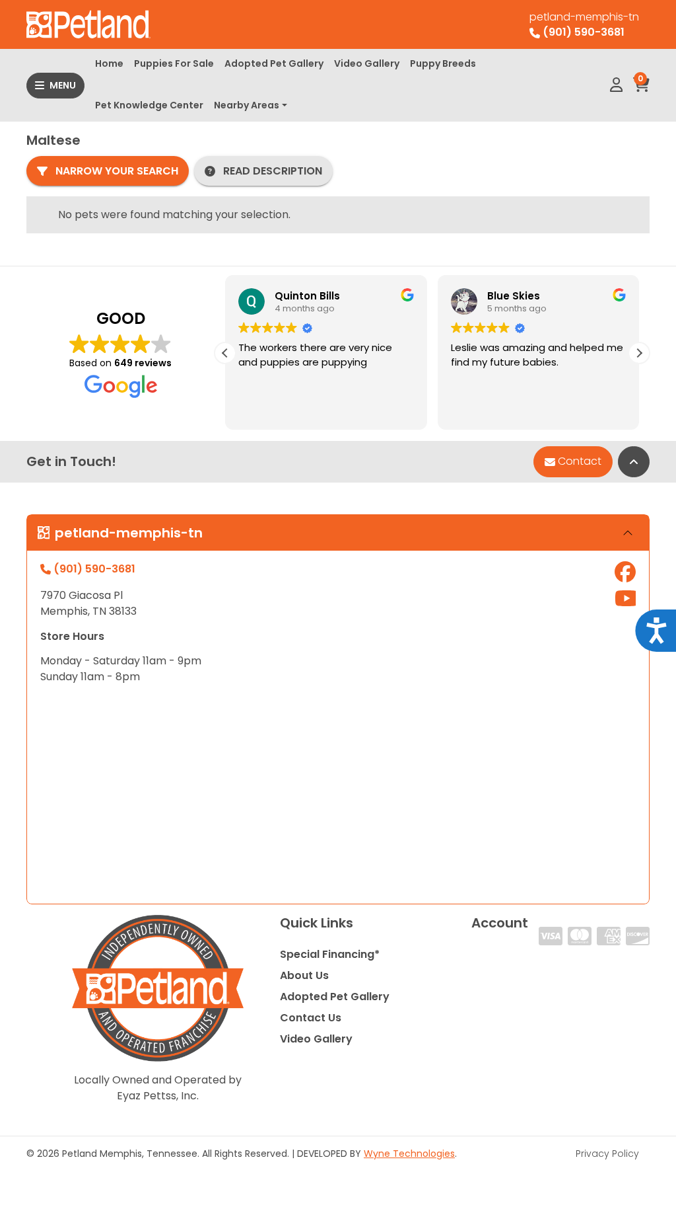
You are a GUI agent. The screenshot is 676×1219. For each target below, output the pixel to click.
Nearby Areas (246, 105)
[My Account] (616, 85)
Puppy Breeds (443, 63)
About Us (304, 975)
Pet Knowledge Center (149, 105)
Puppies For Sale (174, 63)
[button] (639, 353)
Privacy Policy (607, 1153)
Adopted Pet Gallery (273, 63)
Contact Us (310, 1017)
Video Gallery (366, 63)
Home (109, 63)
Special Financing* (330, 954)
